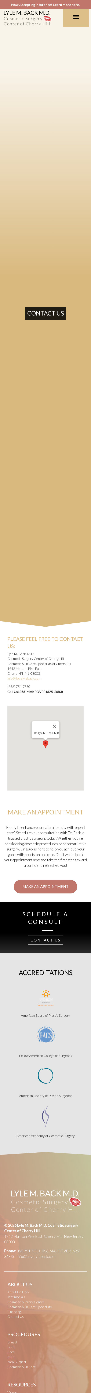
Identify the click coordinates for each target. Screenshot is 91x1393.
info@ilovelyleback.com (24, 678)
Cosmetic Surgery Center (25, 1302)
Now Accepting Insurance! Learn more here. (45, 5)
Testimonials (16, 1297)
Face (11, 1352)
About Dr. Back (18, 1292)
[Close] (54, 726)
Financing (14, 1312)
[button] (45, 744)
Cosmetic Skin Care (21, 1367)
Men (10, 1357)
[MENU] (76, 17)
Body (11, 1347)
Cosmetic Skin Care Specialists (29, 1307)
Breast (12, 1342)
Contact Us (15, 1316)
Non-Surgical (16, 1362)
